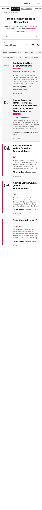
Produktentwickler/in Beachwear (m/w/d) (23, 64)
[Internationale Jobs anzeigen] (38, 45)
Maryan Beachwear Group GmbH (24, 72)
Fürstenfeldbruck (19, 172)
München (28, 132)
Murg (24, 87)
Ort (4, 42)
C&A (14, 157)
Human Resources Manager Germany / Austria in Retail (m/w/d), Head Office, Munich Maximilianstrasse (25, 105)
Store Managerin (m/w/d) (25, 220)
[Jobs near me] (33, 45)
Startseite (4, 12)
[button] (11, 52)
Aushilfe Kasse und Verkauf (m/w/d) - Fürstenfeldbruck (22, 148)
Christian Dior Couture (21, 117)
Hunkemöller (17, 226)
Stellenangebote (14, 12)
